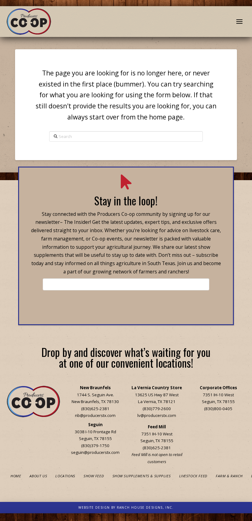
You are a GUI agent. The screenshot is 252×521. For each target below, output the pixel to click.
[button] (239, 21)
